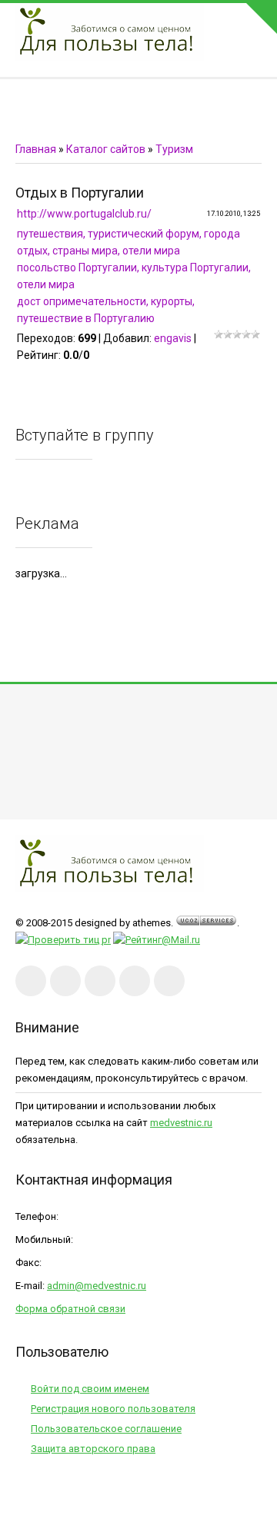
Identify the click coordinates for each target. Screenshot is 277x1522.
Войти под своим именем (90, 1388)
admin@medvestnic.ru (96, 1285)
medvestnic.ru (181, 1122)
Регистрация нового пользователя (113, 1408)
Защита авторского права (93, 1448)
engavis (173, 338)
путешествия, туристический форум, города (128, 234)
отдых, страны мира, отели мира (98, 250)
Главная (35, 149)
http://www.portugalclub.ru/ (84, 214)
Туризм (174, 149)
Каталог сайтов (105, 149)
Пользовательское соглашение (106, 1428)
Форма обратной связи (70, 1308)
